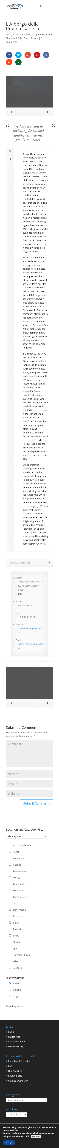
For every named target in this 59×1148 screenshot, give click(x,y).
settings (36, 1136)
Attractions (18, 858)
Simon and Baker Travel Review (22, 38)
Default (17, 983)
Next (46, 112)
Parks (16, 922)
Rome (49, 34)
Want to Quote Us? (18, 1080)
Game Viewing (20, 896)
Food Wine (18, 890)
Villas (15, 961)
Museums (18, 916)
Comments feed (16, 1041)
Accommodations (22, 845)
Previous (13, 112)
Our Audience (15, 1070)
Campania (25, 34)
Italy (42, 34)
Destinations (19, 871)
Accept (9, 1143)
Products (17, 929)
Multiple (17, 989)
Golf (15, 903)
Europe (35, 34)
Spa (15, 948)
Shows (16, 941)
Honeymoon (19, 909)
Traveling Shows (21, 954)
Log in (11, 1031)
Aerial (16, 851)
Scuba (16, 935)
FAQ (10, 1066)
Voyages (17, 967)
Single (16, 996)
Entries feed (14, 1036)
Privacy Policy (15, 1075)
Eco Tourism (19, 884)
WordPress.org (15, 1046)
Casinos (17, 864)
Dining (16, 877)
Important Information (19, 1061)
